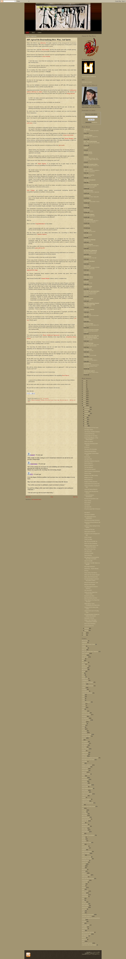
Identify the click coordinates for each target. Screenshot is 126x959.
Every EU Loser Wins (89, 596)
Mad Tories (84, 815)
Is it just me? (85, 783)
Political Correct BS (86, 857)
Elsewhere (84, 732)
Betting (83, 664)
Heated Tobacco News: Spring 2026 (91, 196)
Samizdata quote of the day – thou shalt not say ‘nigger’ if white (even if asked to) (91, 159)
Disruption (84, 716)
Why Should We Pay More (88, 932)
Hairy (83, 763)
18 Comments (46, 398)
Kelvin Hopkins (42, 163)
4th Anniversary (87, 226)
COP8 (83, 698)
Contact (39, 32)
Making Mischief (85, 817)
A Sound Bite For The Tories (90, 435)
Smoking (84, 893)
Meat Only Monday (86, 819)
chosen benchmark (68, 135)
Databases (84, 711)
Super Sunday (87, 500)
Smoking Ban (85, 894)
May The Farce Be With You (90, 541)
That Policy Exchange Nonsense (92, 520)
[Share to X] (31, 393)
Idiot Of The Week (86, 774)
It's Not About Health (86, 784)
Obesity (83, 839)
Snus (83, 898)
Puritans (84, 864)
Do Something (85, 718)
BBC (83, 660)
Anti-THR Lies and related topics (91, 291)
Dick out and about (86, 714)
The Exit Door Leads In (89, 371)
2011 (84, 403)
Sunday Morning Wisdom (90, 451)
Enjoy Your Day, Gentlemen (90, 543)
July (86, 417)
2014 (84, 397)
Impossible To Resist (89, 618)
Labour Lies (84, 795)
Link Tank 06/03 (88, 590)
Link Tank (84, 810)
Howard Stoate (45, 278)
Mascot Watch (87, 502)
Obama (83, 837)
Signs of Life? (85, 891)
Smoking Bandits (87, 320)
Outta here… (86, 262)
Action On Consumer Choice (88, 644)
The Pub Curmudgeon (89, 214)
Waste (83, 930)
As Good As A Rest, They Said (90, 257)
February (87, 628)
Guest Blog (84, 761)
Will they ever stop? (86, 934)
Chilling (83, 687)
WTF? (83, 941)
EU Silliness (85, 745)
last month (61, 145)
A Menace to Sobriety (89, 309)
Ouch (83, 844)
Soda (83, 900)
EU (82, 739)
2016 (84, 393)
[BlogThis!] (29, 393)
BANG (83, 658)
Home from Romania (88, 153)
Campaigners (85, 680)
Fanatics (84, 750)
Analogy (84, 646)
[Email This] (27, 393)
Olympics (84, 840)
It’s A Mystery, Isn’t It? (88, 278)
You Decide (87, 504)
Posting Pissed (85, 860)
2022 (84, 382)
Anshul (98, 954)
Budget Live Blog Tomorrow (90, 481)
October (87, 411)
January (87, 630)
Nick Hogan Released (89, 566)
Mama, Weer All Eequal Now (91, 576)
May (86, 421)
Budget (83, 676)
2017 (84, 391)
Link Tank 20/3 (87, 507)
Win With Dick (85, 936)
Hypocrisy (84, 772)
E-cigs (83, 729)
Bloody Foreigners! (88, 465)
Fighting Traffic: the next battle (90, 355)
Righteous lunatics (86, 875)
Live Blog (84, 812)
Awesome (84, 655)
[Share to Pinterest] (34, 393)
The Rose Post (87, 314)
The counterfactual (88, 219)
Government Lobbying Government (90, 757)
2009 (84, 633)
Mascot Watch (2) (88, 479)
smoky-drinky (85, 896)
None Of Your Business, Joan (91, 582)
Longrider (86, 147)
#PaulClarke (85, 640)
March (86, 425)
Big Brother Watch (88, 169)
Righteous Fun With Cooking (91, 475)
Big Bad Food (85, 666)
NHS (83, 833)
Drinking (42, 400)
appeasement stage (32, 270)
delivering (43, 43)
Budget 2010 (85, 678)
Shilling (83, 884)
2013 (84, 399)
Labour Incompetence (87, 793)
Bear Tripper (85, 662)
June (86, 419)
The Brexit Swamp (87, 305)
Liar (83, 804)
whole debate (45, 49)
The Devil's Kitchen (88, 298)
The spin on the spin (88, 282)
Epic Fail (84, 738)
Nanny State (56, 400)
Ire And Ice (86, 447)
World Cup (84, 939)
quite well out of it (40, 248)
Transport (84, 921)
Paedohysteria (85, 848)
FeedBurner (94, 122)
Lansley (84, 797)
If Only (83, 775)
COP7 (83, 696)
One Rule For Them (86, 842)
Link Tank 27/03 (88, 459)
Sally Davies (85, 876)
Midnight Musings (88, 286)
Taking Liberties (87, 230)
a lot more (29, 123)
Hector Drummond (88, 244)
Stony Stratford (85, 905)
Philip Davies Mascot (87, 851)
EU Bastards (85, 741)
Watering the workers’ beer (89, 215)
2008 (84, 635)
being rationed (71, 93)
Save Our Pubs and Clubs (88, 878)
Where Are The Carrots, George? (92, 574)
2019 (84, 387)
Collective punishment (35, 400)
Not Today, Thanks (88, 429)
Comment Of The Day (89, 433)
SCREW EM (85, 882)
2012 (84, 401)
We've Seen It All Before (89, 623)
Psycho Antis (85, 862)
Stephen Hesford (41, 234)
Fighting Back (85, 752)
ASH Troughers (85, 653)
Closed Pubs (87, 209)
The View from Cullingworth (90, 250)
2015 (84, 395)
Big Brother (84, 667)
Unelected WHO (85, 925)
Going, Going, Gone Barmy (90, 572)
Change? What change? (87, 682)
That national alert (87, 176)
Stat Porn (84, 902)
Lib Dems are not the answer (88, 806)
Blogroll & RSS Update (89, 584)
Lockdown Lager (87, 273)
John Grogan (31, 190)
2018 (84, 389)
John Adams (87, 354)
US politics (84, 927)
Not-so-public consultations (88, 835)
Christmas (84, 689)
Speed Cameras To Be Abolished (92, 471)
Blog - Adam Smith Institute (90, 141)
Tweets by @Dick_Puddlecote (89, 76)
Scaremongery (85, 880)
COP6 (83, 694)
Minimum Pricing (86, 826)
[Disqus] (51, 428)
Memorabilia (85, 824)
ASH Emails (84, 648)
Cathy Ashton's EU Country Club (91, 483)
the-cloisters (97, 953)
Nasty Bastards (85, 831)
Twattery (85, 148)
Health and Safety (86, 766)
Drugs (83, 727)
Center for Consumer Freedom (91, 329)
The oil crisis (86, 206)
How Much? (87, 512)
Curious (84, 707)
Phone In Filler (87, 473)
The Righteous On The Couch (91, 427)
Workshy (84, 937)
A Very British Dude (88, 343)
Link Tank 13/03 (88, 551)
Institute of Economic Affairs (91, 164)
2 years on (86, 236)
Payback (84, 849)
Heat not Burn (85, 770)
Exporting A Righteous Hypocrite (91, 461)
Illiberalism (84, 777)
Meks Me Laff (85, 821)
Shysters (84, 887)
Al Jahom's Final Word (89, 261)
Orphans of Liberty (88, 276)
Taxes (83, 912)
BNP (83, 673)
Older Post (75, 496)
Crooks (83, 703)
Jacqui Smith (85, 786)
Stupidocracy (85, 907)
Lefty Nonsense (85, 801)
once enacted (46, 56)
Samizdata (86, 157)
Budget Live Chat (88, 477)
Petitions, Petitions (87, 287)
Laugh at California (86, 799)
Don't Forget (87, 457)
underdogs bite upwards (89, 180)
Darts (83, 709)
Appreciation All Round (89, 531)
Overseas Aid (85, 846)
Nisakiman (86, 319)
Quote (83, 867)
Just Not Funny (85, 792)
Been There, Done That (89, 549)
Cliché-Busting (85, 691)
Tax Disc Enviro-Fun (89, 625)
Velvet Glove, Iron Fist (89, 175)
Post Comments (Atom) (36, 499)
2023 (84, 380)
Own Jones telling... (88, 299)
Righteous (84, 873)
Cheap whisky (87, 181)
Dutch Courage (88, 537)
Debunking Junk (85, 712)
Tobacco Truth (87, 266)
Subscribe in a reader (87, 82)
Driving (83, 725)
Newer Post (28, 496)
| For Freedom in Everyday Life (91, 184)
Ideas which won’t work (88, 350)
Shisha (83, 885)
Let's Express (87, 272)
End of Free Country (49, 400)
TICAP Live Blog (88, 539)
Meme (83, 822)
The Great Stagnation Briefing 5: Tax (91, 165)
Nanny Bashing (88, 555)
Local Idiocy (84, 813)
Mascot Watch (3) (88, 463)
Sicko (83, 889)
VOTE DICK (84, 928)
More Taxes (84, 828)
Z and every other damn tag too (89, 945)
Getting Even (85, 754)
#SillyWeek (84, 642)
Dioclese (86, 205)
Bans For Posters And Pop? (90, 598)
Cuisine (83, 705)
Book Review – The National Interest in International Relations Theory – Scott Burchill (91, 366)
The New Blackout (88, 467)
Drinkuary (84, 723)
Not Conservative (87, 241)
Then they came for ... (64, 400)
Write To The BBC (88, 561)
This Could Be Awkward (89, 469)
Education (84, 730)
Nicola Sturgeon (69, 138)
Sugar (83, 911)
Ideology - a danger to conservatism (91, 315)
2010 (84, 405)
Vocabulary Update (88, 553)
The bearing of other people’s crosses (91, 201)
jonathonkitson (87, 363)
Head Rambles (87, 200)
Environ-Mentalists (86, 736)
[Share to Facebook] (32, 393)
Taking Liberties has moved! (89, 231)
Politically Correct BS (87, 858)
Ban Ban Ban (85, 657)
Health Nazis (85, 768)
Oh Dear (86, 570)
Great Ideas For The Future (88, 759)
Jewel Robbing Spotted (87, 788)
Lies (83, 808)
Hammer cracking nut (87, 765)
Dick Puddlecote (47, 7)
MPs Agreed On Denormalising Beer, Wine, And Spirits (49, 39)
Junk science (85, 790)
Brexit (83, 675)
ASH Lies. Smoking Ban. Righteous (90, 651)
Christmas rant (87, 310)
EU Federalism (85, 743)
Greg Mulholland (40, 223)
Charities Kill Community (87, 685)
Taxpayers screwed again (88, 914)
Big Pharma (84, 669)
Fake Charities (85, 748)
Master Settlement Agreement (51, 335)
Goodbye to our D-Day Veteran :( (90, 360)
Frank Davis (87, 225)
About (33, 32)
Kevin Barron (65, 375)
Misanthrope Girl (88, 349)
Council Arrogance (86, 702)
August (86, 415)
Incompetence (85, 779)
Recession (84, 869)
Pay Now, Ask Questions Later (91, 498)
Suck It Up (84, 909)
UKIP (83, 923)
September (87, 413)
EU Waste (84, 747)
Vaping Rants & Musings (89, 239)
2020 (84, 385)
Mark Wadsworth (88, 235)
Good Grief (84, 756)
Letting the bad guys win (87, 802)
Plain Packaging (85, 853)
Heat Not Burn (87, 195)
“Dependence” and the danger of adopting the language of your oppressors (90, 294)
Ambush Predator (88, 135)
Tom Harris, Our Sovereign (90, 449)
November (87, 409)
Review (83, 871)
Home (27, 32)
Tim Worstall (87, 129)
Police (83, 855)
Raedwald (86, 281)
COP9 (83, 700)
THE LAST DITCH (88, 152)
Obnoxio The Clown (88, 323)
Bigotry (83, 671)
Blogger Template (91, 954)
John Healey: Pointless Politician (92, 431)
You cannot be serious (87, 943)
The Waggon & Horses (88, 211)
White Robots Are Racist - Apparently (91, 192)
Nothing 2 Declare (88, 358)
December (87, 407)
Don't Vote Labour (86, 720)
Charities (84, 684)
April (86, 423)
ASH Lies (84, 649)
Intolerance (84, 781)
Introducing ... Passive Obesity (91, 568)
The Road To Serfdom (89, 514)
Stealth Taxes (85, 903)
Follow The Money (88, 441)
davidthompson (87, 256)
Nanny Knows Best (88, 190)
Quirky (83, 866)
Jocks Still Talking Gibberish (90, 489)
